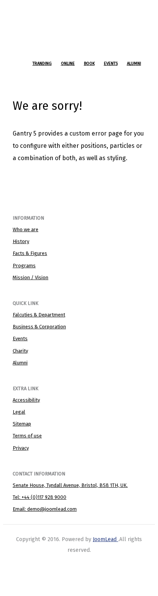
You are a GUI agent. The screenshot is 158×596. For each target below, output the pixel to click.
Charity (20, 351)
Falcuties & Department (39, 315)
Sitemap (22, 424)
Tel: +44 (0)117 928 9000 (39, 497)
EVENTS (111, 63)
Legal (19, 412)
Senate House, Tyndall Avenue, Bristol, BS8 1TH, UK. (70, 485)
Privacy (21, 448)
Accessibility (26, 400)
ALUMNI (134, 63)
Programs (24, 265)
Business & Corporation (39, 326)
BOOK (89, 63)
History (21, 241)
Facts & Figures (30, 253)
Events (20, 338)
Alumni (20, 363)
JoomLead (105, 539)
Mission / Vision (30, 277)
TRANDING (42, 63)
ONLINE (68, 63)
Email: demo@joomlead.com (45, 509)
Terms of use (27, 436)
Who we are (25, 229)
